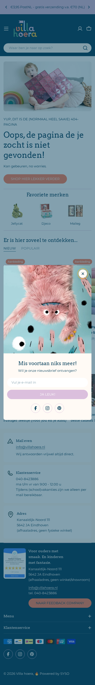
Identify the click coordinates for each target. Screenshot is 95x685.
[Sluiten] (83, 273)
